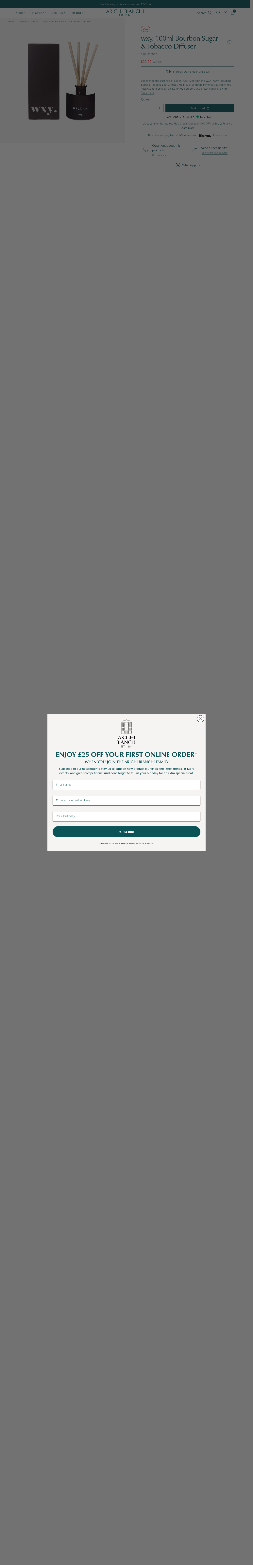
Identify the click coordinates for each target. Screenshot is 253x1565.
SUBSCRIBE (126, 832)
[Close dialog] (200, 718)
